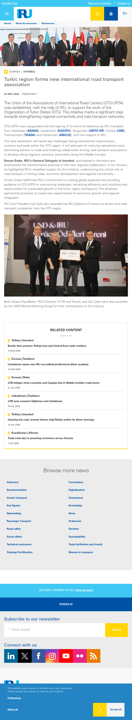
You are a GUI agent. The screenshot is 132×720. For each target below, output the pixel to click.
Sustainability (77, 537)
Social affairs (14, 537)
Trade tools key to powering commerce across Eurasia (40, 438)
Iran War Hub (9, 3)
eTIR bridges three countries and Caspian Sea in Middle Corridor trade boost (54, 383)
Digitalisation (77, 490)
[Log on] (111, 14)
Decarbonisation (17, 490)
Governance (76, 498)
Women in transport (81, 552)
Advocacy (13, 482)
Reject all (13, 710)
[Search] (97, 14)
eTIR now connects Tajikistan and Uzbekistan (35, 401)
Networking (14, 513)
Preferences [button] (14, 698)
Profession (75, 521)
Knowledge (75, 505)
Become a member (100, 3)
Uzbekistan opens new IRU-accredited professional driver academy (48, 364)
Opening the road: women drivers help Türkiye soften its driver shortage (51, 420)
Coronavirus (76, 482)
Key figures (13, 505)
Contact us (123, 3)
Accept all (116, 710)
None (72, 513)
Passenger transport (19, 521)
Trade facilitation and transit (85, 544)
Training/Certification (19, 552)
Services (74, 529)
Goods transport (17, 498)
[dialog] (66, 702)
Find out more (84, 590)
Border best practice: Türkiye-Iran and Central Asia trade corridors (47, 346)
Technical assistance (19, 544)
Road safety (14, 529)
